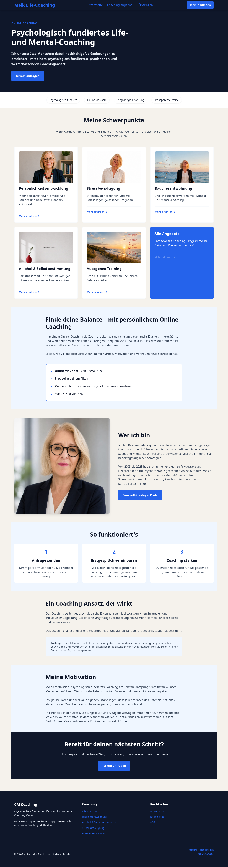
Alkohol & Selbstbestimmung (99, 822)
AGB (152, 822)
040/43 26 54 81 (206, 854)
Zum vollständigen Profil (140, 495)
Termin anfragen (28, 76)
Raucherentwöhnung (94, 816)
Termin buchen (200, 5)
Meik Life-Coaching (34, 5)
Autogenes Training (94, 833)
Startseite (96, 5)
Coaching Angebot (120, 5)
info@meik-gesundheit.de (201, 849)
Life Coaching (90, 811)
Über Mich (146, 5)
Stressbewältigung (93, 828)
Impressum (157, 811)
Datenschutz (157, 816)
